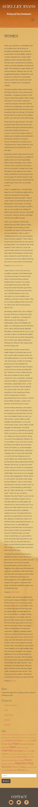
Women (21, 770)
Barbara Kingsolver (19, 734)
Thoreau (4, 770)
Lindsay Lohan (12, 754)
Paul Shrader (31, 757)
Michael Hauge (5, 757)
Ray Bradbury (13, 760)
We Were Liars (11, 770)
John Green (18, 751)
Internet (7, 750)
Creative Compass (20, 737)
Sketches (7, 725)
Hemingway (25, 747)
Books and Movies (17, 265)
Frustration (23, 744)
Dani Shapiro (29, 737)
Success (7, 766)
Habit (12, 747)
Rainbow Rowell (6, 760)
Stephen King (24, 763)
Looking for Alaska (21, 754)
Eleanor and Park (14, 740)
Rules (28, 759)
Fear (16, 743)
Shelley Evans (19, 6)
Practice (13, 681)
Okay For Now (22, 757)
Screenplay (4, 763)
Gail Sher (31, 744)
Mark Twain (30, 754)
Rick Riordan (21, 760)
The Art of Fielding (19, 767)
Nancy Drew (13, 757)
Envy (23, 740)
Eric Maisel (28, 740)
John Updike (27, 751)
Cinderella (13, 737)
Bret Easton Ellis (6, 737)
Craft (6, 710)
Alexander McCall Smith (8, 734)
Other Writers (15, 592)
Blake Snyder (32, 734)
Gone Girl (5, 747)
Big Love (27, 734)
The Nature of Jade (31, 767)
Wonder (27, 770)
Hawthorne (19, 747)
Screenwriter (11, 763)
